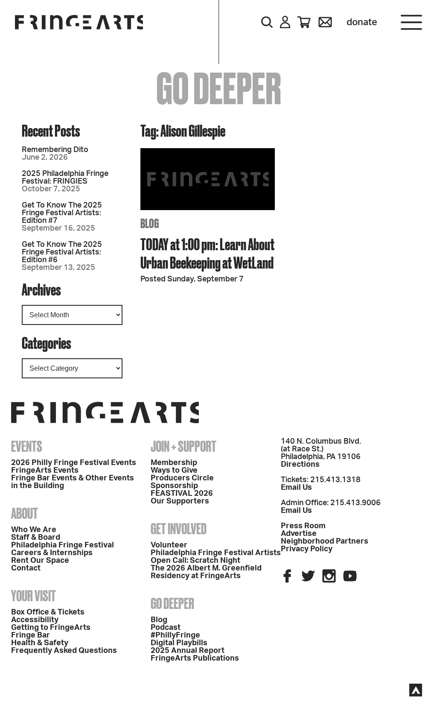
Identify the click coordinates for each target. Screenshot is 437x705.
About (24, 513)
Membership (174, 463)
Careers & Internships (52, 553)
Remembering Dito (55, 150)
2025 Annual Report (187, 651)
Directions (300, 464)
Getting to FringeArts (50, 628)
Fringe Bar (30, 635)
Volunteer (169, 545)
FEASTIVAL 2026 (182, 493)
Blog (159, 620)
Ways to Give (174, 470)
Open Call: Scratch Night (195, 561)
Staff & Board (35, 537)
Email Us (296, 487)
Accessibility (34, 620)
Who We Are (33, 530)
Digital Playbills (179, 643)
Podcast (166, 628)
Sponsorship (174, 486)
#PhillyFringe (175, 635)
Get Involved (179, 528)
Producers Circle (182, 478)
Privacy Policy (306, 549)
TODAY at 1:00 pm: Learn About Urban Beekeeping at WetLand (207, 253)
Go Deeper (172, 603)
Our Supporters (180, 501)
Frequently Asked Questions (64, 651)
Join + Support (183, 446)
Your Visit (33, 595)
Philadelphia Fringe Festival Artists (216, 553)
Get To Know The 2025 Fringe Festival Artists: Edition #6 (62, 252)
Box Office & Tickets (47, 612)
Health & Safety (39, 643)
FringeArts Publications (195, 658)
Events (26, 446)
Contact (26, 568)
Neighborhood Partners (324, 541)
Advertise (299, 534)
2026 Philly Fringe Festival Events (73, 463)
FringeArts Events (45, 470)
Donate (362, 22)
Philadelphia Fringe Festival (62, 545)
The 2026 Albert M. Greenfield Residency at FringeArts (206, 572)
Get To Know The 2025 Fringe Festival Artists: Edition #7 (62, 213)
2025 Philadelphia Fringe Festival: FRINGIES (65, 177)
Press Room (303, 526)
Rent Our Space (40, 561)
